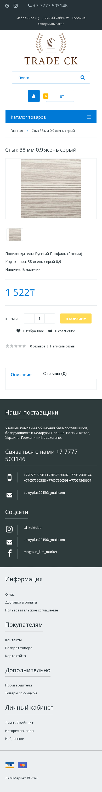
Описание (21, 374)
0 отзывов (37, 346)
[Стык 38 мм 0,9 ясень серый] (51, 189)
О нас (9, 594)
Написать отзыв (62, 346)
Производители (18, 685)
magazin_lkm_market (40, 551)
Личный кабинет (55, 18)
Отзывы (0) (55, 373)
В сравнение (64, 331)
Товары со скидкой (21, 693)
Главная (16, 130)
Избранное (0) (27, 18)
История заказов (19, 730)
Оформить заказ (51, 24)
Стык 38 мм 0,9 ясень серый (53, 130)
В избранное (33, 331)
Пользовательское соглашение (31, 610)
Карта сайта (15, 655)
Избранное (14, 738)
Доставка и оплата (21, 602)
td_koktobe (33, 527)
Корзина (79, 18)
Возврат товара (18, 647)
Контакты (13, 639)
